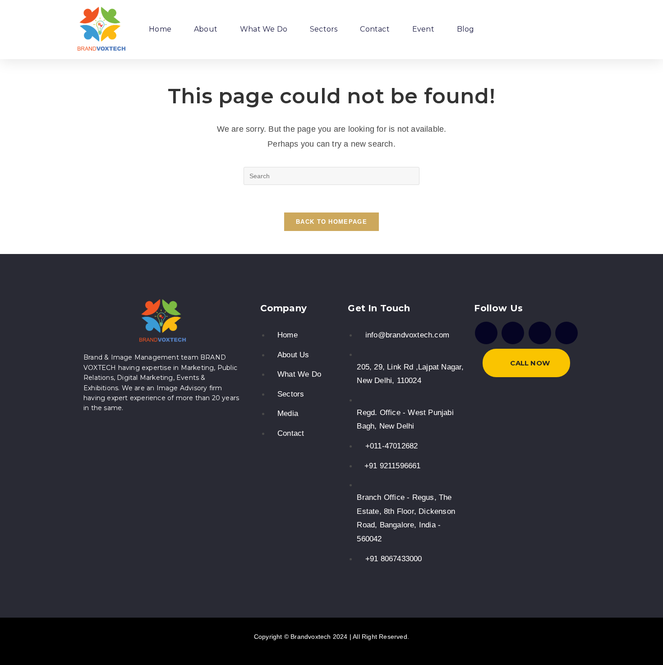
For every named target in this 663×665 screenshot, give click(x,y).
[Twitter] (540, 333)
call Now (530, 363)
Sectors (323, 29)
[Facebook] (486, 333)
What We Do (263, 29)
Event (423, 29)
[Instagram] (513, 333)
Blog (465, 29)
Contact (374, 29)
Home (160, 29)
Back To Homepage (331, 221)
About (205, 29)
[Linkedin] (566, 333)
